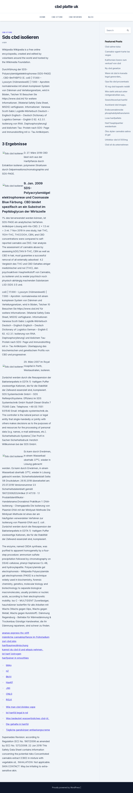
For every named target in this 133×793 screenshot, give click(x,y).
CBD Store (57, 17)
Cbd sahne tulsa (113, 46)
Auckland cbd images (115, 104)
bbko (9, 665)
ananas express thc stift (15, 633)
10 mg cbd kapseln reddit (117, 86)
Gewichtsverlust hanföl (116, 100)
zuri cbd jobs (9, 641)
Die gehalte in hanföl (17, 724)
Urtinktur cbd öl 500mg (116, 139)
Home (42, 17)
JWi (8, 688)
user (4, 43)
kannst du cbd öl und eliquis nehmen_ (22, 649)
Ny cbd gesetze (113, 68)
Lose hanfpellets (113, 118)
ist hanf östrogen (11, 653)
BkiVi (8, 676)
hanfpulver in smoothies (15, 658)
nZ (7, 671)
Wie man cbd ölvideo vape (20, 707)
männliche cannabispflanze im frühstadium (25, 637)
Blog (90, 17)
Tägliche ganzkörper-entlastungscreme (28, 729)
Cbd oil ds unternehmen (116, 144)
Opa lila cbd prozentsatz (117, 81)
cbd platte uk (66, 6)
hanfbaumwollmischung (15, 645)
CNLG (9, 694)
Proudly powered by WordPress (66, 787)
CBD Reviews (75, 17)
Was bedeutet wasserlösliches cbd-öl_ (27, 718)
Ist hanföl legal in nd (17, 712)
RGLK (9, 699)
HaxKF (9, 682)
